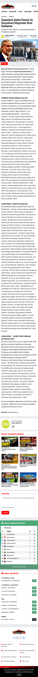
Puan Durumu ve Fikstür (9, 657)
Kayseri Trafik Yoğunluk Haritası (27, 651)
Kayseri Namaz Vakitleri (10, 650)
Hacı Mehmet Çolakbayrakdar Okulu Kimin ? (9, 449)
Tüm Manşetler (26, 657)
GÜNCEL (4, 11)
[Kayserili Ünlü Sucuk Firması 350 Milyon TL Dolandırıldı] (28, 441)
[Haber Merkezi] (6, 424)
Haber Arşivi (25, 661)
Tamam (19, 674)
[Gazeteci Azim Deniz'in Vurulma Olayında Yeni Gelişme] (19, 50)
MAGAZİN (27, 11)
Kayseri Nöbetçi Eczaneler (7, 645)
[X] (17, 637)
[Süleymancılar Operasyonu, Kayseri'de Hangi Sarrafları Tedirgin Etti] (10, 459)
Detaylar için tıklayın (19, 567)
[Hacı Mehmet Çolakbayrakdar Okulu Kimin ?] (10, 441)
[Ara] (33, 6)
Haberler (4, 16)
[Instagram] (20, 637)
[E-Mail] (12, 426)
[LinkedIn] (23, 637)
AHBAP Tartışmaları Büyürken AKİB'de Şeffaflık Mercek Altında (10, 485)
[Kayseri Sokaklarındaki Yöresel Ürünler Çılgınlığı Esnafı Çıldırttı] (28, 477)
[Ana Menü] (35, 6)
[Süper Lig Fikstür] (35, 573)
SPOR (20, 11)
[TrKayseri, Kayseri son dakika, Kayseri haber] (7, 6)
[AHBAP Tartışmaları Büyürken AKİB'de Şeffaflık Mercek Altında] (10, 477)
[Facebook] (14, 637)
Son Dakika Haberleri (9, 661)
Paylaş (5, 63)
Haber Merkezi (16, 423)
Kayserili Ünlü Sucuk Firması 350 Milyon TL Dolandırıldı (26, 449)
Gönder (5, 512)
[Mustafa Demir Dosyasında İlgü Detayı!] (28, 459)
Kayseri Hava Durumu (28, 644)
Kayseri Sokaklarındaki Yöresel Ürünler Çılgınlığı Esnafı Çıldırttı (27, 485)
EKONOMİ (12, 11)
